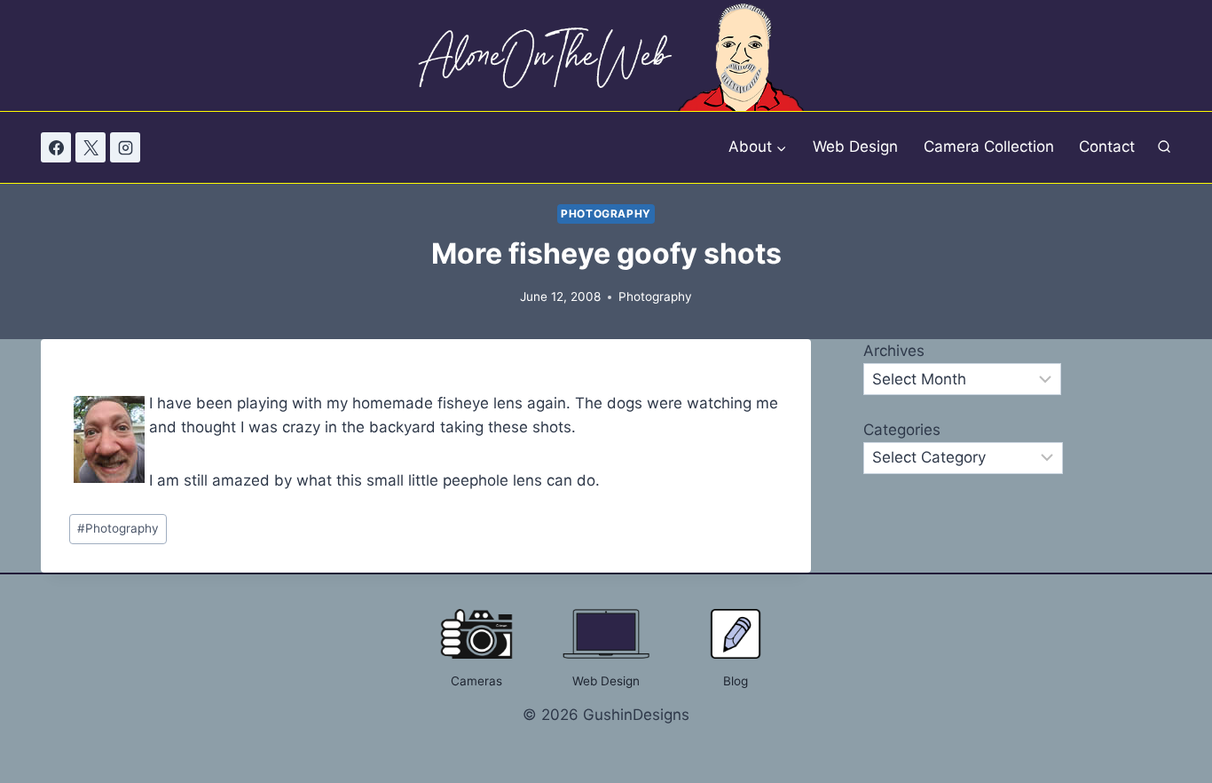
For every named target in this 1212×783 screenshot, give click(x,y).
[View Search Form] (1164, 147)
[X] (90, 147)
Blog (735, 681)
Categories (901, 430)
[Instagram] (125, 147)
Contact (1107, 146)
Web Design (855, 146)
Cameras (476, 681)
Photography (606, 213)
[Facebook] (56, 147)
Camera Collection (989, 146)
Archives (894, 351)
